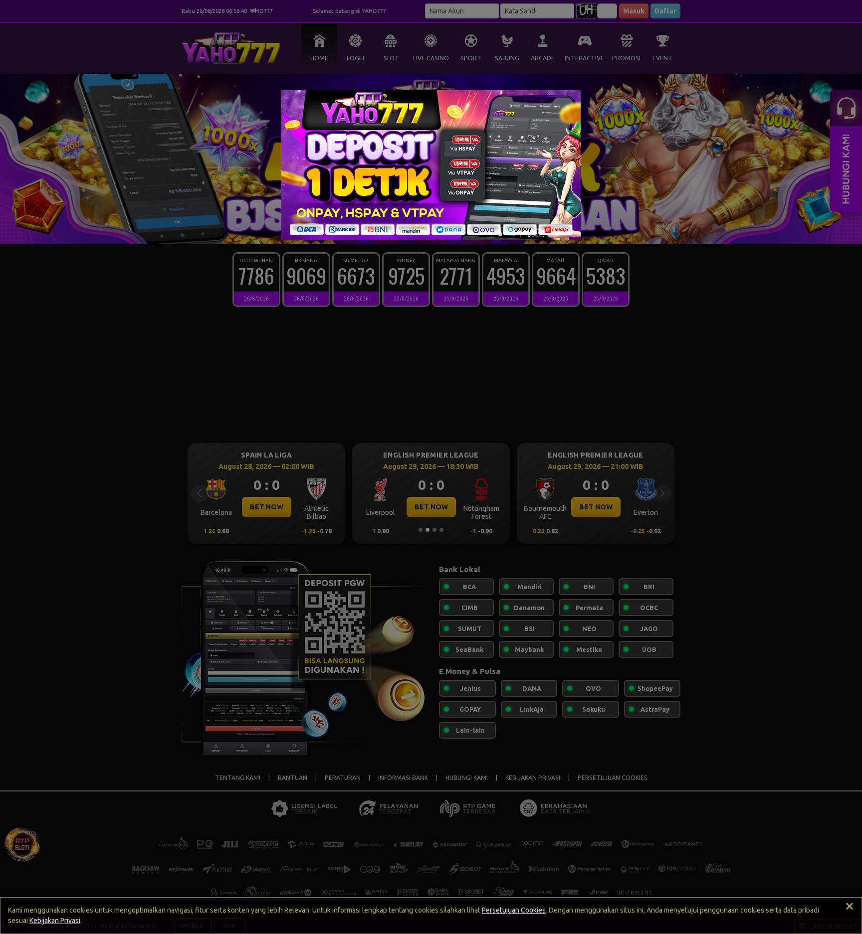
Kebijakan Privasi (54, 921)
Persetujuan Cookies (514, 910)
